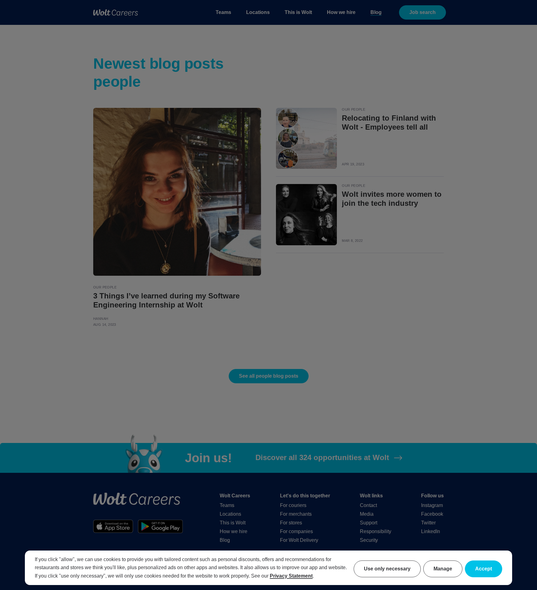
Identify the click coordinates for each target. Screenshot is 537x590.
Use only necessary (387, 568)
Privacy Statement (291, 575)
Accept (483, 568)
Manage (443, 568)
